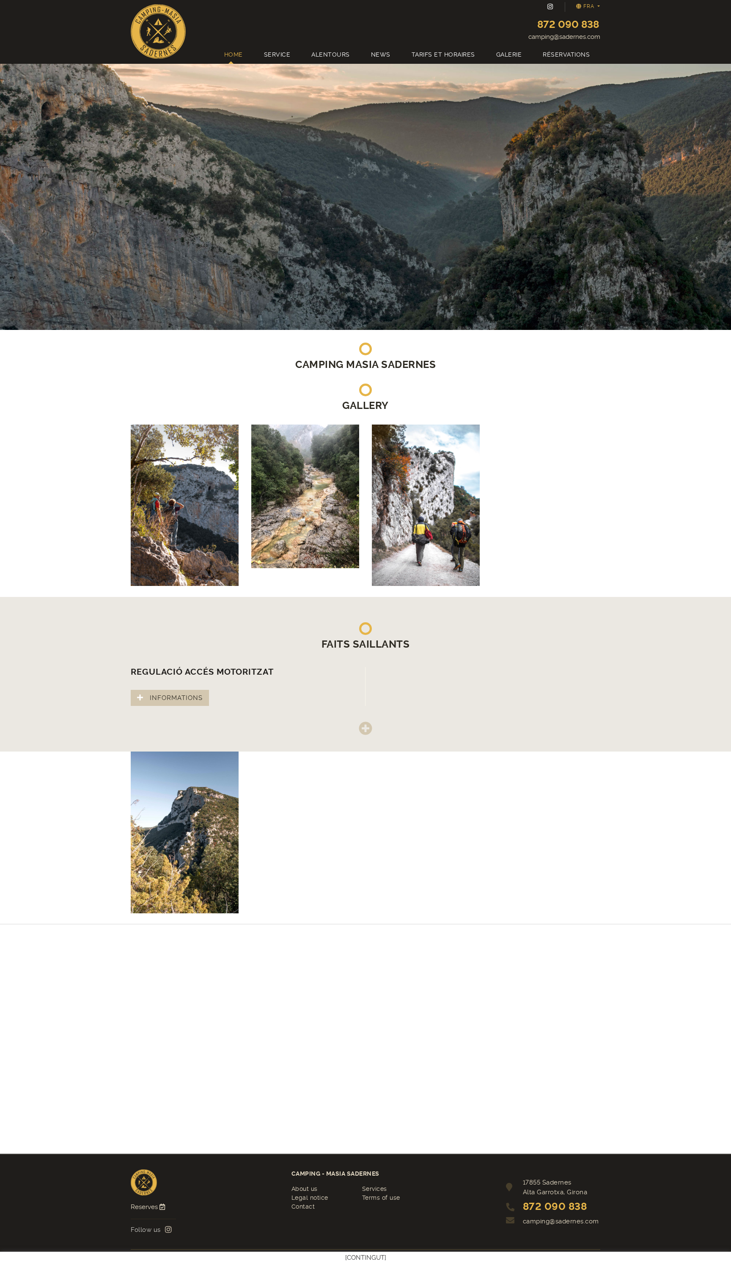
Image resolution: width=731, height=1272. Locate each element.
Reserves (145, 1207)
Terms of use (381, 1197)
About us (304, 1188)
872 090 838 (568, 24)
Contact (303, 1206)
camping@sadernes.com (564, 37)
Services (374, 1188)
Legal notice (309, 1197)
